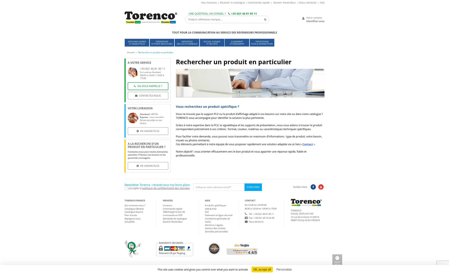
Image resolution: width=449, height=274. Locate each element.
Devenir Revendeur (284, 2)
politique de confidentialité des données (166, 188)
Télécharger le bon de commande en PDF (174, 213)
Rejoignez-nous (132, 218)
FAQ (322, 2)
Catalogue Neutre (134, 211)
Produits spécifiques (215, 205)
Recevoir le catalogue (232, 2)
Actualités (130, 221)
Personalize (284, 269)
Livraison (167, 205)
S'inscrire (253, 187)
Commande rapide (259, 2)
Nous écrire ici (256, 221)
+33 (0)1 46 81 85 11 (244, 13)
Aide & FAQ (210, 208)
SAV (207, 211)
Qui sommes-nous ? (135, 205)
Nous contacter (308, 2)
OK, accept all (262, 269)
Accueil (130, 52)
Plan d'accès (131, 215)
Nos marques (209, 2)
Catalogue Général (134, 208)
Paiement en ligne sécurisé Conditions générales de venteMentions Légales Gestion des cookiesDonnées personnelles (218, 223)
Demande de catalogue (175, 218)
